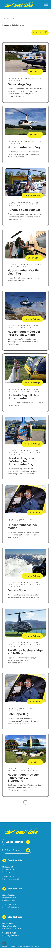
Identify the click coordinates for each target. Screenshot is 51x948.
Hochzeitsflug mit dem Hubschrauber (23, 397)
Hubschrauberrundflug (24, 147)
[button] (4, 944)
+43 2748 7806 (10, 876)
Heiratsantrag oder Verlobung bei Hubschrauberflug (21, 461)
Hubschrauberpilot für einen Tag (23, 272)
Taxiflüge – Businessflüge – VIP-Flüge (25, 652)
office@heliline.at (11, 879)
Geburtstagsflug (19, 84)
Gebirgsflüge (17, 590)
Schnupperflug (18, 714)
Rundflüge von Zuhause (24, 210)
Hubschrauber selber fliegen (22, 526)
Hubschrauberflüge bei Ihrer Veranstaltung (24, 333)
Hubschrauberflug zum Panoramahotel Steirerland (23, 777)
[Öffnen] (46, 5)
